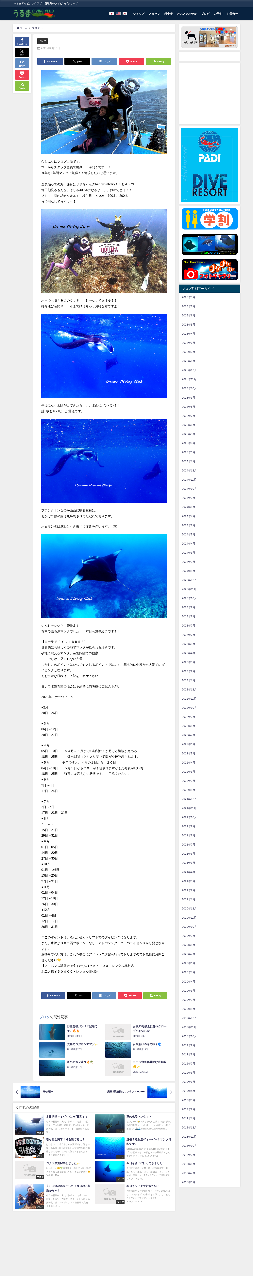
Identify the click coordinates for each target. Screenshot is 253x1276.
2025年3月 (188, 452)
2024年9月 (188, 497)
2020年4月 (188, 981)
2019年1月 (188, 1118)
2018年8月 (188, 1164)
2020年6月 (188, 963)
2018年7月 (188, 1173)
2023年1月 (188, 680)
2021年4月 (188, 872)
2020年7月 (188, 954)
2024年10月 (189, 488)
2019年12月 (189, 1018)
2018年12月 (189, 1127)
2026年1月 (188, 361)
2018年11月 (189, 1136)
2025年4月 (188, 443)
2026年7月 (188, 306)
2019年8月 (188, 1054)
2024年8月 (188, 507)
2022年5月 (188, 753)
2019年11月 (189, 1027)
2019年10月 (189, 1036)
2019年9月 (188, 1045)
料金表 (168, 13)
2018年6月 (188, 1182)
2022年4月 (188, 762)
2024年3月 (188, 552)
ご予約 (218, 13)
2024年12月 (189, 470)
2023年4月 (188, 653)
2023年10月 (189, 598)
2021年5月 (188, 862)
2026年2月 (188, 351)
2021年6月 (188, 853)
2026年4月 (188, 333)
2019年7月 (188, 1063)
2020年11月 (189, 917)
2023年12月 (189, 580)
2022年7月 (188, 735)
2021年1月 (188, 899)
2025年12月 (189, 370)
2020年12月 (189, 908)
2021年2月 (188, 890)
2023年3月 (188, 662)
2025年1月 (188, 461)
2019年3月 (188, 1100)
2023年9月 (188, 607)
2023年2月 (188, 671)
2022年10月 (189, 707)
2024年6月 (188, 525)
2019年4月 (188, 1090)
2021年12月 (189, 799)
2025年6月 (188, 425)
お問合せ (232, 13)
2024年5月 (188, 534)
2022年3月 (188, 771)
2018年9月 (188, 1154)
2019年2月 (188, 1109)
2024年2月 (188, 561)
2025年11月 (189, 379)
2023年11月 (189, 589)
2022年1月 (188, 789)
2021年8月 (188, 835)
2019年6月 (188, 1072)
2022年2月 (188, 780)
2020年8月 (188, 945)
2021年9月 (188, 826)
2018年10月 (189, 1145)
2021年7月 (188, 844)
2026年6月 (188, 315)
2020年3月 (188, 990)
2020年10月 (189, 926)
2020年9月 (188, 935)
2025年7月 (188, 415)
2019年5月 (188, 1081)
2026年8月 (188, 297)
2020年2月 (188, 999)
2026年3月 (188, 342)
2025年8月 (188, 406)
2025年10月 (189, 388)
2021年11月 (189, 808)
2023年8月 (188, 616)
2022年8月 (188, 726)
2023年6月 (188, 634)
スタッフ (154, 13)
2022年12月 (189, 689)
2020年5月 (188, 972)
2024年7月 (188, 516)
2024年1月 (188, 570)
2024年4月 (188, 543)
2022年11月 (189, 698)
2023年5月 (188, 644)
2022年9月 (188, 716)
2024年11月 (189, 479)
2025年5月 (188, 434)
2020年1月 (188, 1008)
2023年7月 (188, 625)
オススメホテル (187, 13)
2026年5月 (188, 324)
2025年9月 (188, 397)
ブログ (205, 13)
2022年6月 (188, 744)
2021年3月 (188, 881)
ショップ (138, 13)
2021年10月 (189, 817)
